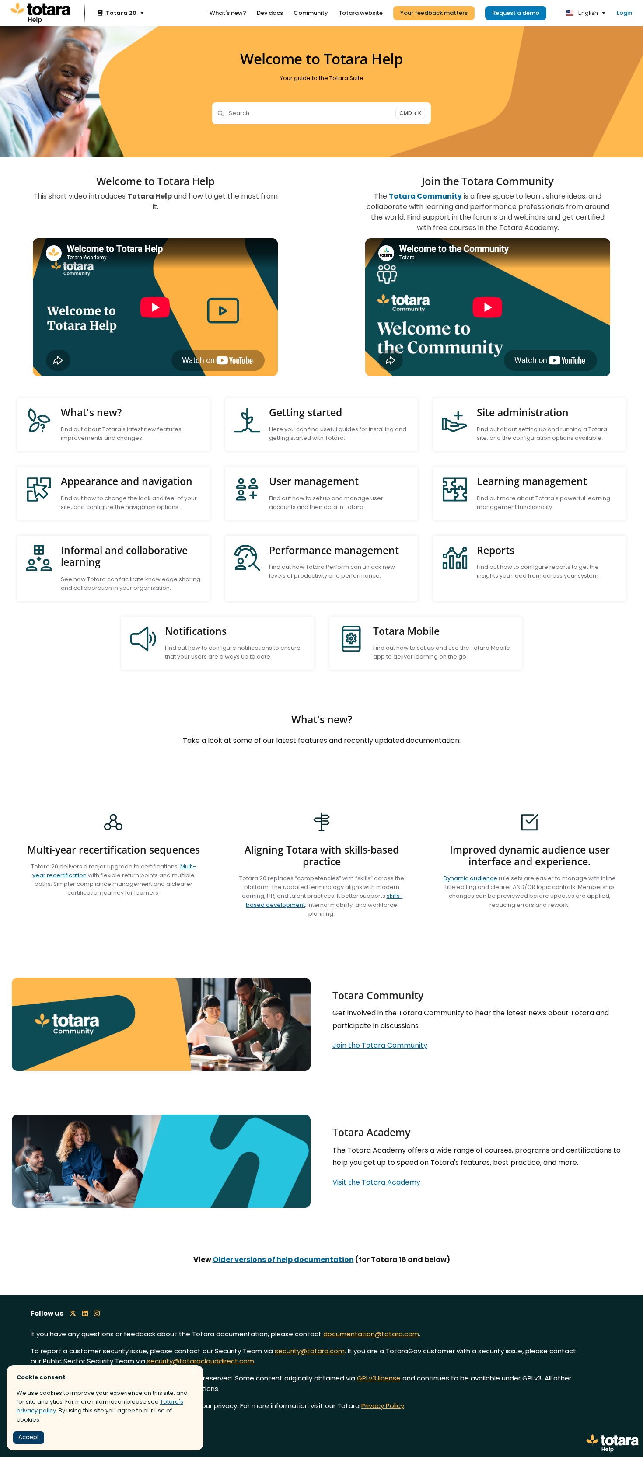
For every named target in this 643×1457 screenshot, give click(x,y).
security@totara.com (310, 1351)
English (587, 13)
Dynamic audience (470, 878)
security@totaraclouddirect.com (200, 1361)
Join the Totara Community (379, 1045)
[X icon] (73, 1313)
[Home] (40, 13)
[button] (623, 1435)
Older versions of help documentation (283, 1260)
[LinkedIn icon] (85, 1313)
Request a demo (515, 13)
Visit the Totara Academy (376, 1182)
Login (624, 13)
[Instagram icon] (97, 1313)
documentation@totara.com (371, 1333)
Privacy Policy (382, 1405)
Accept (28, 1437)
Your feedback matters (434, 13)
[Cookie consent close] (194, 1372)
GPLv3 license (379, 1378)
